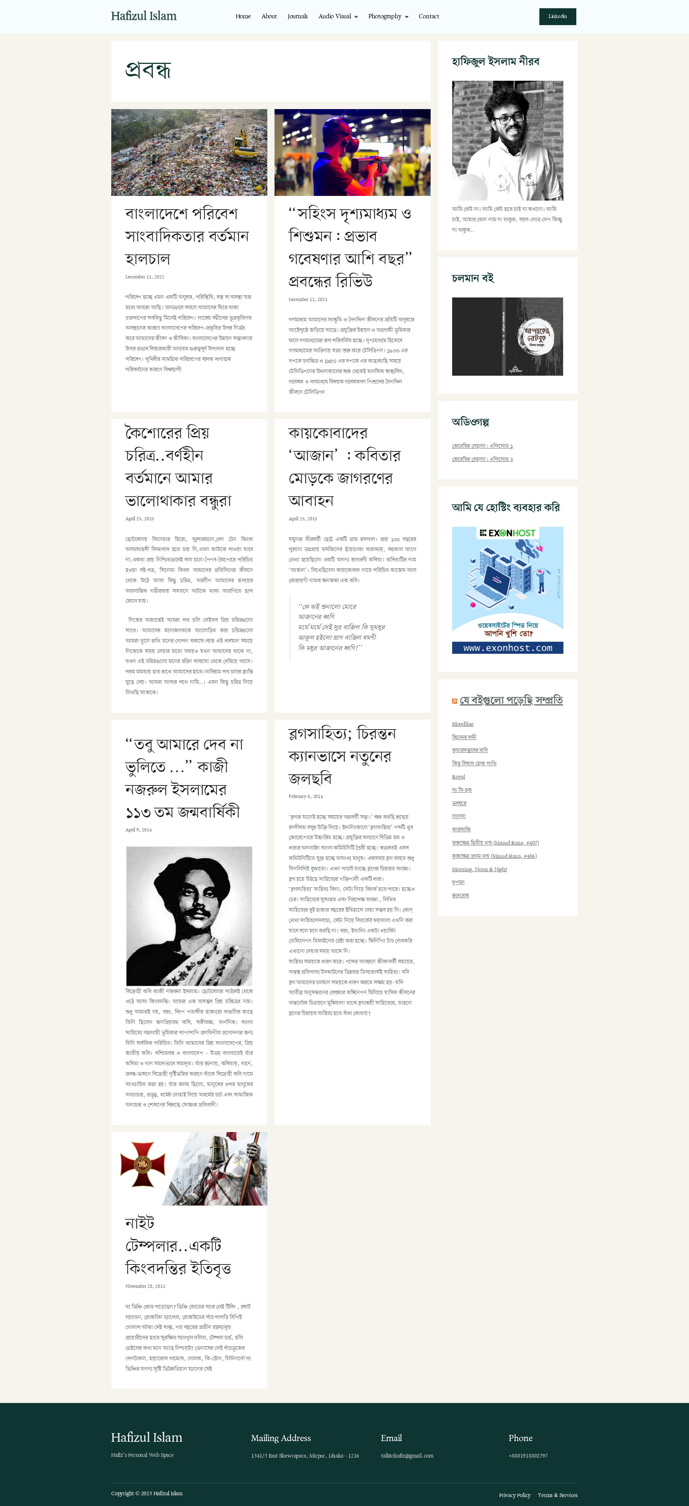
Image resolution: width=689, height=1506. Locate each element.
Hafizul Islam (143, 16)
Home (243, 17)
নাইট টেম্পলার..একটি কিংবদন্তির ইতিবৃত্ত (178, 1247)
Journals (298, 17)
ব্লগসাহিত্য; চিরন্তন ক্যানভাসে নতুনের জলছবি (343, 757)
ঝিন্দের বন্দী (464, 738)
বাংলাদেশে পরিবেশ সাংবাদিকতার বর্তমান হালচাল (187, 237)
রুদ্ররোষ (460, 896)
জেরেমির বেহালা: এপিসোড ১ (482, 446)
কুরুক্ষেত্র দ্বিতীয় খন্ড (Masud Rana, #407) (495, 843)
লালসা (458, 817)
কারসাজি (461, 830)
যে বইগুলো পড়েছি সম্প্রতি (511, 701)
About (269, 17)
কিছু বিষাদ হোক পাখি (474, 764)
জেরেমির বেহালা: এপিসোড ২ (482, 460)
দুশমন (458, 883)
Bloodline (463, 724)
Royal (458, 777)
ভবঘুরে (459, 804)
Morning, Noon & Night (479, 870)
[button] (338, 16)
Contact (429, 17)
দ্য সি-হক (462, 790)
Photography (385, 17)
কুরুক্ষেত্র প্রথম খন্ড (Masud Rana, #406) (494, 856)
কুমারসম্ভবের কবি (470, 751)
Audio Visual (335, 17)
